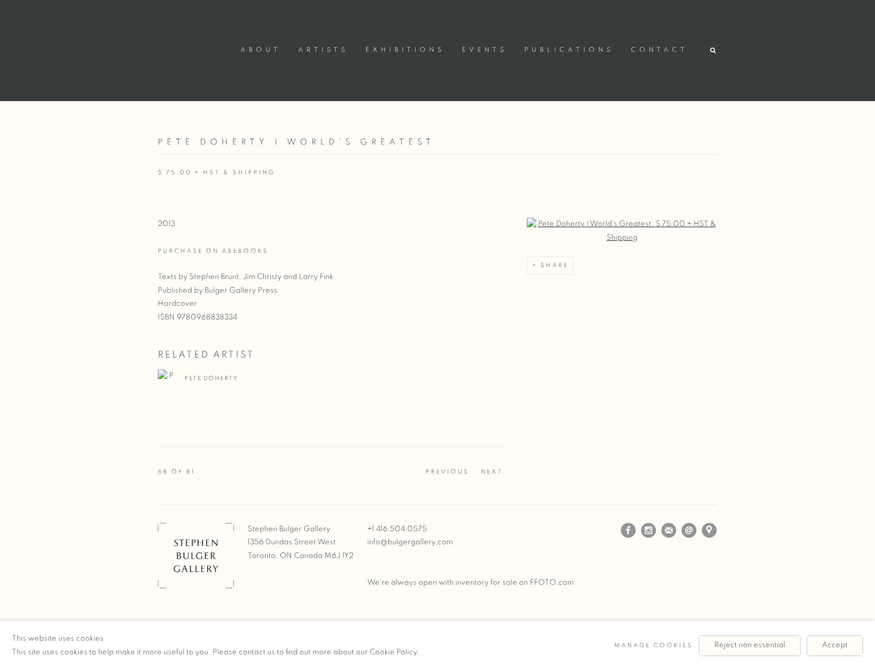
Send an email (689, 530)
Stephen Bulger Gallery (193, 48)
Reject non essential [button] (749, 645)
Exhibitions (405, 50)
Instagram (649, 530)
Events (484, 50)
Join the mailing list (669, 530)
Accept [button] (835, 645)
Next (492, 472)
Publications (569, 50)
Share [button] (554, 265)
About (260, 50)
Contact (659, 50)
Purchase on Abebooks (213, 251)
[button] (713, 50)
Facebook (628, 530)
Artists (323, 50)
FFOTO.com (552, 583)
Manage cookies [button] (653, 645)
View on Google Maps (709, 530)
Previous (447, 472)
